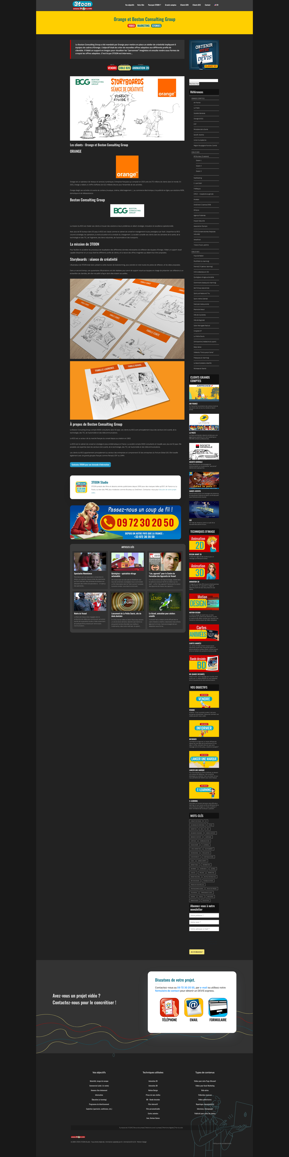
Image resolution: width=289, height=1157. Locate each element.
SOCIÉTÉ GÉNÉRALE (196, 462)
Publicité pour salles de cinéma (205, 1113)
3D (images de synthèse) (198, 825)
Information (99, 1095)
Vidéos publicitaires (205, 1099)
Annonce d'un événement (99, 1090)
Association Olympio (200, 226)
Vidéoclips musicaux (205, 1095)
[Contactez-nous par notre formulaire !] (218, 1010)
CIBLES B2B (195, 152)
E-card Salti (198, 183)
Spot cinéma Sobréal (201, 299)
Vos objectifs (129, 5)
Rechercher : (194, 77)
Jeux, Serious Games (153, 1118)
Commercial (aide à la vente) (99, 1085)
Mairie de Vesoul (199, 309)
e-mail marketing (196, 849)
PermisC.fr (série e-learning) (203, 266)
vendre (112, 68)
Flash (192, 861)
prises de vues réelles (197, 884)
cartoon (193, 841)
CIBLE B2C (124, 68)
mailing (202, 872)
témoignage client (206, 892)
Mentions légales (168, 1128)
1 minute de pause (196, 821)
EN (217, 5)
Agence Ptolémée (199, 215)
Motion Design (153, 1090)
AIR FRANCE (193, 403)
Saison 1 (198, 160)
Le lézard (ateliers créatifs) (202, 363)
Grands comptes (170, 5)
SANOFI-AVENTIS (195, 491)
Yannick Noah (194, 900)
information (206, 865)
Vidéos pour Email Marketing (205, 1085)
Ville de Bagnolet (199, 320)
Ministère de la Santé (201, 129)
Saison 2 (199, 166)
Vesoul (201, 896)
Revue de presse (138, 1128)
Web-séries (205, 1090)
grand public (194, 865)
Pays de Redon (199, 256)
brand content (210, 833)
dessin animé (194, 845)
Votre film (140, 5)
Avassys (196, 199)
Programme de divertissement (99, 1104)
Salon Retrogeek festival (202, 326)
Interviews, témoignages (205, 1109)
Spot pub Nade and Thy (202, 293)
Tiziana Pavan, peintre (201, 245)
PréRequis (197, 189)
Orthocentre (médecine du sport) (205, 342)
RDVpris (196, 210)
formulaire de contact (167, 990)
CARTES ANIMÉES (195, 643)
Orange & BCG (198, 119)
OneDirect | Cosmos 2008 (202, 205)
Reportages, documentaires (205, 1104)
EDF (195, 124)
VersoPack (197, 240)
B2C (208, 829)
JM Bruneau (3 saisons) (201, 156)
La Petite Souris (199, 336)
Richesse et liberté (200, 368)
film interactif (195, 857)
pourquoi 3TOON (208, 880)
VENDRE (192, 710)
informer (193, 869)
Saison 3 (199, 171)
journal (213, 869)
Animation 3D (153, 1085)
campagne (208, 837)
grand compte (202, 861)
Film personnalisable (153, 1109)
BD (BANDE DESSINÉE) (197, 674)
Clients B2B (184, 5)
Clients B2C (197, 5)
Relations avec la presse (153, 1128)
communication (204, 841)
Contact (207, 5)
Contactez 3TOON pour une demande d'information (90, 464)
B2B (202, 829)
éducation (206, 900)
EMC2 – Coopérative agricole (203, 194)
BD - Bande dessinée (153, 1099)
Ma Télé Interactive (210, 877)
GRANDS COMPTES (197, 98)
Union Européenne (200, 140)
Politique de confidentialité (222, 1143)
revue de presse (212, 888)
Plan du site (179, 1128)
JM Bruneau (203, 869)
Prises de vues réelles (153, 1095)
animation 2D (140, 68)
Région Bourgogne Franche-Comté (205, 145)
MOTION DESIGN (194, 612)
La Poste (196, 108)
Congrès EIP (198, 331)
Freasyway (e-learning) (201, 358)
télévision (194, 892)
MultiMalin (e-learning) (201, 261)
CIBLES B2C (195, 252)
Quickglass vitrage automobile (204, 277)
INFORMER (193, 739)
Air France (197, 103)
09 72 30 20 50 (186, 987)
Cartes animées (153, 1113)
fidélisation (205, 853)
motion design (195, 880)
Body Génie (197, 347)
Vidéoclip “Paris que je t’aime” (204, 352)
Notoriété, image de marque (99, 1081)
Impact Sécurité (199, 221)
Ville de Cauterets (200, 315)
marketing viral (195, 877)
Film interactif (153, 1104)
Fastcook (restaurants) (201, 304)
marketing (211, 872)
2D (206, 821)
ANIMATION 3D (194, 581)
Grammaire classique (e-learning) (205, 283)
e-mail (203, 987)
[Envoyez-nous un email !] (193, 1010)
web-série (210, 896)
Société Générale (199, 113)
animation (194, 829)
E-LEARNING (193, 801)
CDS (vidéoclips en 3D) (201, 272)
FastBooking (198, 178)
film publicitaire (208, 857)
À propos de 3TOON (125, 1128)
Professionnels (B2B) (197, 888)
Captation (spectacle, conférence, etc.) (99, 1109)
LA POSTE (192, 432)
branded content (196, 837)
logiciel (193, 872)
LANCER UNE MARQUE (196, 770)
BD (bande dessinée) (196, 833)
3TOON (210, 825)
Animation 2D (153, 1081)
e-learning (205, 845)
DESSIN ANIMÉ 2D (195, 554)
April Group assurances (201, 288)
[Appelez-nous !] (125, 521)
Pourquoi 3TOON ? (154, 5)
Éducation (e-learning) (99, 1099)
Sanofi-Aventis (199, 135)
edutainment (209, 849)
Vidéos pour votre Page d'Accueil (205, 1081)
